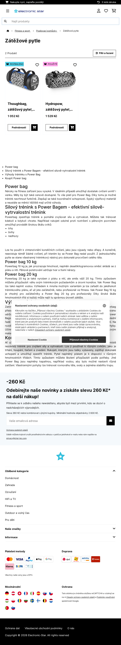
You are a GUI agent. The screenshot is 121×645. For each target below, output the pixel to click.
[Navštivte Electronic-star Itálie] (32, 593)
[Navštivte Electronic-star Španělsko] (38, 593)
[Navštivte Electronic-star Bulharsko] (26, 601)
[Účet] (98, 11)
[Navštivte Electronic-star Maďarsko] (7, 601)
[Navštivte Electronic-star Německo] (7, 593)
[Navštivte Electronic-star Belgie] (45, 601)
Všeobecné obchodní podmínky (43, 628)
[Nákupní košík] (114, 11)
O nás (70, 628)
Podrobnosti (19, 127)
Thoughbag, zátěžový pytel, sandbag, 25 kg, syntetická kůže (20, 107)
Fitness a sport (23, 31)
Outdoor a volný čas (17, 512)
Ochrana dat (12, 628)
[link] (22, 79)
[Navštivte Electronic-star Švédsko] (32, 601)
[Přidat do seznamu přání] (37, 65)
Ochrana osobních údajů (17, 430)
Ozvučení (10, 492)
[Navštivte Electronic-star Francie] (26, 593)
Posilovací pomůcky (46, 31)
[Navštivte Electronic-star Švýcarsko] (19, 593)
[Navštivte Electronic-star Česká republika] (51, 593)
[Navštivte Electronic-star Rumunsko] (19, 601)
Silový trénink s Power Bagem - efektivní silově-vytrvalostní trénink (45, 170)
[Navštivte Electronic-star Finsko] (38, 601)
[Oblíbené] (106, 11)
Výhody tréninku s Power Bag (22, 174)
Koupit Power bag (15, 178)
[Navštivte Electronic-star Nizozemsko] (51, 601)
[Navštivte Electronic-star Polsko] (13, 601)
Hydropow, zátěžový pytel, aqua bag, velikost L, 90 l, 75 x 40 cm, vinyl (60, 107)
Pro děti (9, 519)
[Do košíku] (34, 127)
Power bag (11, 166)
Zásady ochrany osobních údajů (80, 597)
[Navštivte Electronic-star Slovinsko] (13, 608)
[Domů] (11, 31)
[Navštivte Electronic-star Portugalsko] (7, 608)
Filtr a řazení (106, 53)
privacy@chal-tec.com (16, 438)
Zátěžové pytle (71, 31)
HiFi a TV (10, 499)
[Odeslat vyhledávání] (5, 21)
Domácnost (12, 478)
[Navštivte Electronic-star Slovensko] (45, 593)
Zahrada (10, 485)
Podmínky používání (106, 597)
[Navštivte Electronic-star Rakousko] (13, 593)
